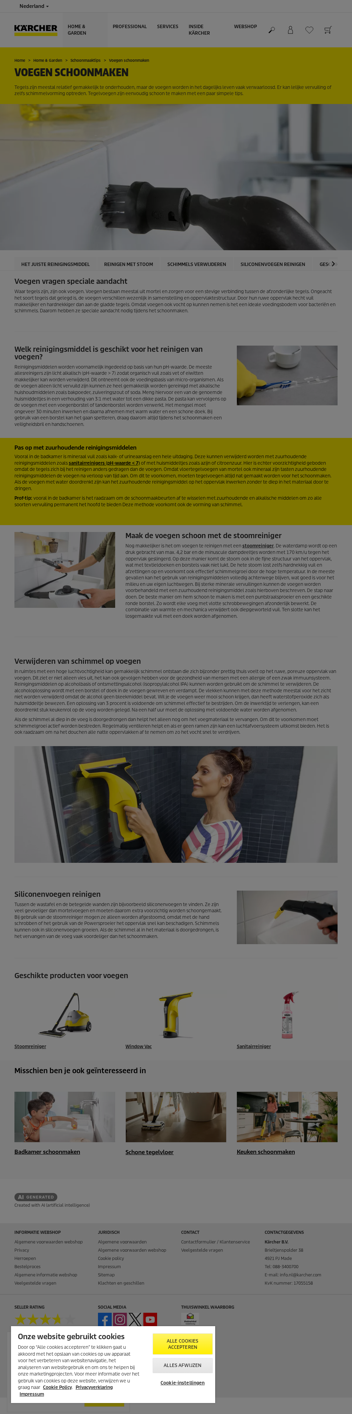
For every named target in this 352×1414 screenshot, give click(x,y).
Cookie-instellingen (183, 1383)
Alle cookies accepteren (183, 1344)
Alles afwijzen (182, 1365)
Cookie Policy (57, 1387)
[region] (113, 1364)
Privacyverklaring (94, 1387)
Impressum (32, 1394)
